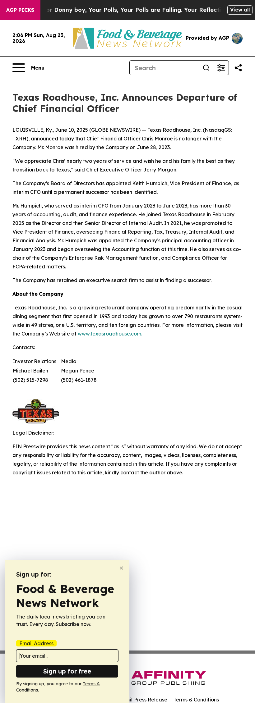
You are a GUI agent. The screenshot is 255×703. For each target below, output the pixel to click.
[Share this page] (238, 68)
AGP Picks (20, 10)
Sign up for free (67, 671)
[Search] (206, 68)
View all (240, 10)
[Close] (121, 568)
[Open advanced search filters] (221, 68)
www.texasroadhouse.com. (110, 334)
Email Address (36, 643)
